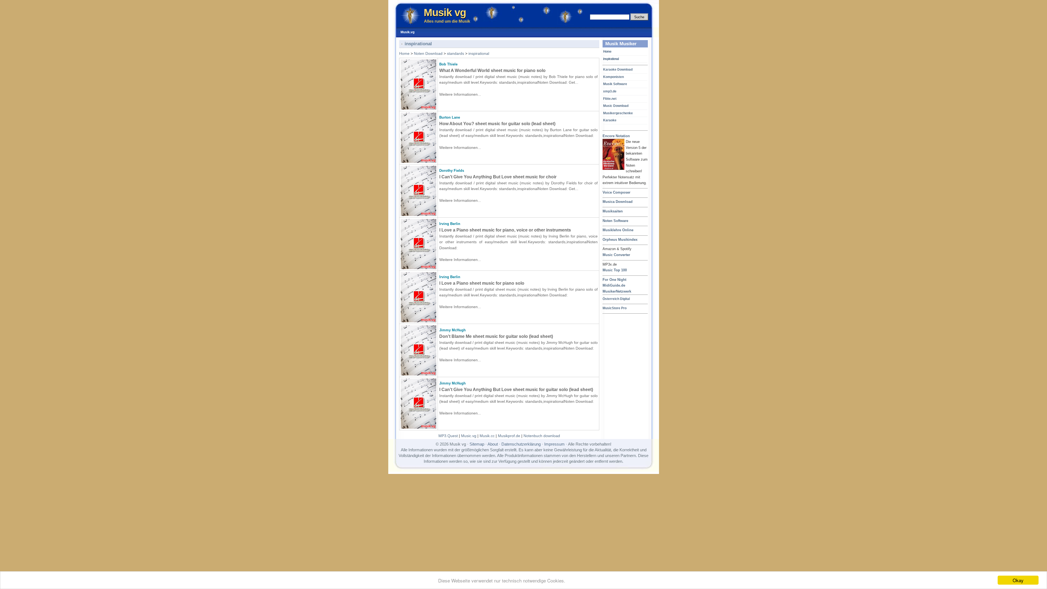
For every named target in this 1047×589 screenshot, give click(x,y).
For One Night (614, 280)
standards (455, 53)
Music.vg (468, 436)
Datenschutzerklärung (521, 444)
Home (607, 51)
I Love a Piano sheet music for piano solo (481, 283)
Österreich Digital (616, 298)
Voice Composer (616, 192)
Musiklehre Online (618, 230)
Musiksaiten (613, 211)
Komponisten (613, 77)
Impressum (554, 444)
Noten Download (428, 53)
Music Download (615, 106)
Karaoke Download (618, 69)
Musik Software (615, 84)
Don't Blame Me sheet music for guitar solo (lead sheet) (496, 336)
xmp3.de (609, 91)
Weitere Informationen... (460, 94)
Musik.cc (487, 436)
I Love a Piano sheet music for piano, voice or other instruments (505, 230)
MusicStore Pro (615, 308)
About (493, 444)
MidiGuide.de (614, 285)
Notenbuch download (542, 436)
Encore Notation (616, 136)
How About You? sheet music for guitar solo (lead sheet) (497, 123)
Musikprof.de (509, 436)
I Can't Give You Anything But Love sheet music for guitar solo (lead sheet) (516, 389)
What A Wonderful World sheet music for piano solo (492, 70)
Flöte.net (609, 99)
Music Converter (616, 255)
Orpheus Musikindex (620, 240)
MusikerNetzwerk (617, 291)
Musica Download (618, 202)
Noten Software (615, 221)
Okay (1018, 580)
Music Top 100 (615, 270)
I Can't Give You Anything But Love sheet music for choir (497, 177)
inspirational (611, 59)
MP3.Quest (448, 436)
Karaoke (609, 120)
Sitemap (477, 444)
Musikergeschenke (618, 113)
